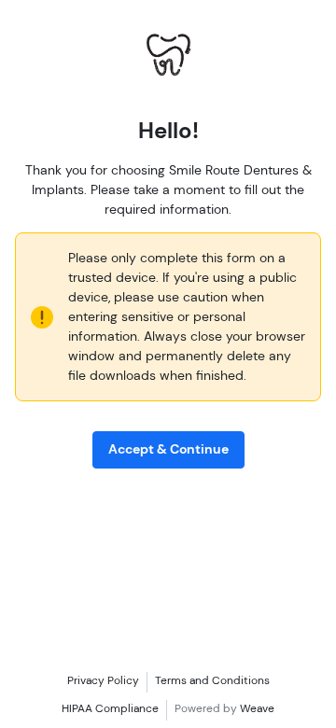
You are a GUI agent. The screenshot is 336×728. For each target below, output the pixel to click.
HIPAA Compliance (110, 708)
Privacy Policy (103, 680)
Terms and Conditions (212, 680)
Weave (257, 708)
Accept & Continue (168, 449)
